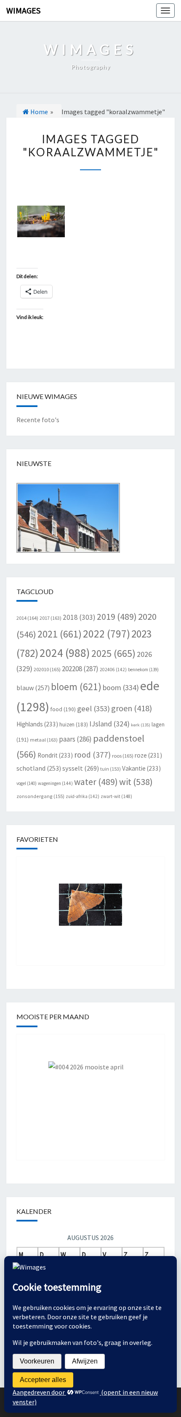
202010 (47, 669)
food (63, 709)
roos (122, 756)
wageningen (55, 783)
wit (136, 782)
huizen (73, 724)
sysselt (80, 768)
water (96, 782)
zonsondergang (40, 796)
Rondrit (55, 755)
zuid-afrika (82, 796)
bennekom (143, 669)
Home (38, 111)
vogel (26, 783)
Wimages (23, 10)
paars (75, 739)
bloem (76, 686)
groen (131, 708)
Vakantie (141, 768)
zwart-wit (116, 796)
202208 (80, 668)
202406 (113, 669)
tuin (110, 769)
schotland (38, 768)
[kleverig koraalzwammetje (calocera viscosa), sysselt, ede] (41, 222)
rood (92, 755)
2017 (50, 618)
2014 (27, 618)
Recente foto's (37, 419)
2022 (106, 633)
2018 (79, 617)
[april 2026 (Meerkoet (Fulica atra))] (90, 1090)
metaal (44, 740)
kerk (140, 725)
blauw (33, 687)
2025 (113, 653)
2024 (65, 653)
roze (148, 755)
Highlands (37, 724)
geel (93, 708)
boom (121, 687)
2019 (117, 616)
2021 (59, 634)
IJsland (109, 724)
